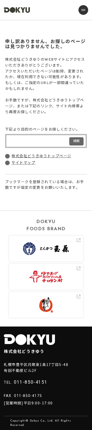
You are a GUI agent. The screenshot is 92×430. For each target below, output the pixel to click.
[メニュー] (83, 10)
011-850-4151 (30, 382)
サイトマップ (24, 163)
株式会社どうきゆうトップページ (41, 156)
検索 (76, 141)
